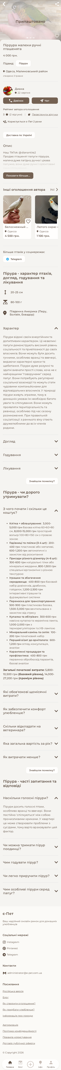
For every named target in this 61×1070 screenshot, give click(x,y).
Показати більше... (18, 175)
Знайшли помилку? (42, 481)
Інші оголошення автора (24, 189)
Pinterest (12, 948)
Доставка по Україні (19, 135)
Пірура (23, 63)
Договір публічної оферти (19, 1043)
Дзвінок (18, 100)
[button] (27, 37)
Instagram (13, 942)
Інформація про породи (18, 1015)
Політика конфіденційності (19, 1031)
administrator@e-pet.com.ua (25, 972)
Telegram (16, 259)
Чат (47, 100)
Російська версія (13, 991)
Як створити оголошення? (19, 1003)
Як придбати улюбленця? (19, 1009)
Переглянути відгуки (45, 114)
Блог (6, 997)
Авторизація (10, 1024)
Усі (52, 189)
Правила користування (17, 1037)
